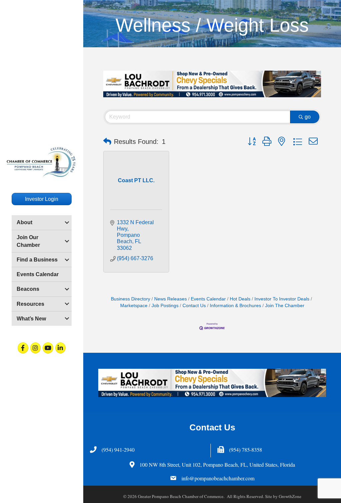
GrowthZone (290, 496)
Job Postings (165, 305)
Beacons (28, 289)
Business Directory (130, 298)
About (24, 222)
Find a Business (37, 259)
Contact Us (194, 305)
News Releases (170, 298)
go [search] (308, 117)
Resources (30, 304)
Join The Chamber (284, 305)
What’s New (31, 318)
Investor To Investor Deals (281, 298)
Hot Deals (240, 298)
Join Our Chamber (28, 241)
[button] (107, 142)
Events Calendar (38, 274)
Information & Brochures (235, 305)
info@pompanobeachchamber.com (217, 478)
